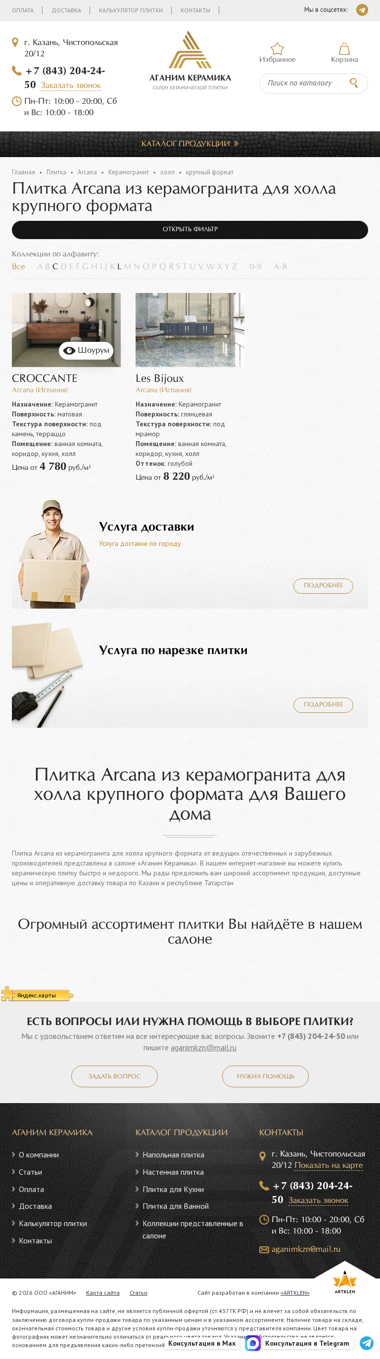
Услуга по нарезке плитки (173, 651)
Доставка (66, 10)
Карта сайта (103, 1292)
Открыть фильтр (190, 230)
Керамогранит (128, 172)
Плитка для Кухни (173, 1189)
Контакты (195, 10)
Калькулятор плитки (131, 10)
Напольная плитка (173, 1154)
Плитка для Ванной (175, 1206)
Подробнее (323, 586)
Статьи (30, 1172)
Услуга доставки (146, 527)
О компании (39, 1154)
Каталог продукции (186, 144)
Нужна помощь (265, 1077)
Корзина (344, 59)
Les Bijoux (160, 379)
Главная (23, 172)
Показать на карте (328, 1165)
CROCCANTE (44, 379)
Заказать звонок (71, 86)
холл (167, 172)
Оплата (23, 10)
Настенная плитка (173, 1172)
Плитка (56, 172)
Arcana (87, 172)
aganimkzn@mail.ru (204, 1047)
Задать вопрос (115, 1077)
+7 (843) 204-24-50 (311, 1036)
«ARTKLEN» (295, 1292)
